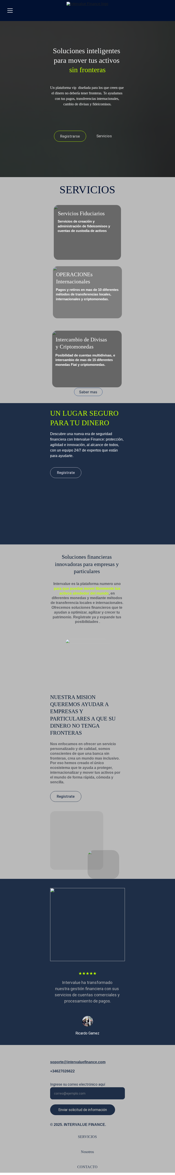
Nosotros (87, 1152)
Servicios (104, 136)
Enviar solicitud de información (82, 1110)
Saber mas (88, 392)
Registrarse (70, 136)
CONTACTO (87, 1167)
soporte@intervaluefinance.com (78, 1062)
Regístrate (66, 473)
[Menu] (10, 10)
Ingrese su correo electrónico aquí (77, 1084)
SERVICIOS (87, 1137)
